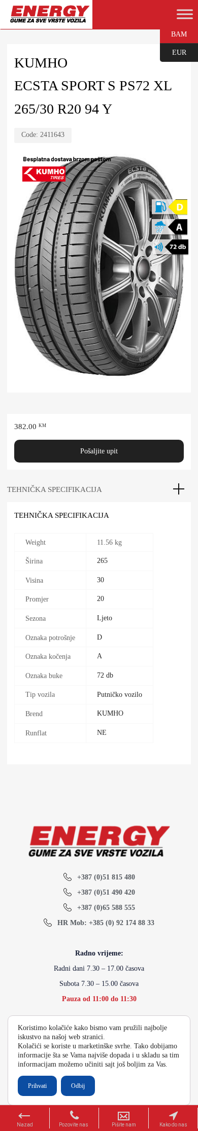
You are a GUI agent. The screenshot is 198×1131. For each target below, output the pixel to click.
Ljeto (104, 618)
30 (100, 580)
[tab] (99, 489)
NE (102, 732)
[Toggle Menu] (185, 14)
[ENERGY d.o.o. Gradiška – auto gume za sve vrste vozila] (49, 18)
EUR (173, 51)
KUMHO (110, 713)
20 (100, 599)
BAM (173, 33)
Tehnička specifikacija (54, 489)
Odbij (78, 1085)
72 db (105, 675)
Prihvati (37, 1085)
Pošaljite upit (99, 451)
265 (102, 560)
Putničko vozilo (119, 694)
